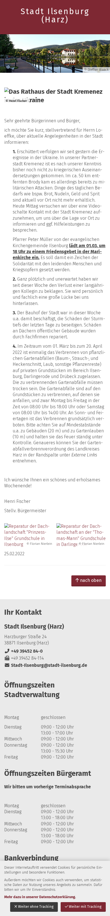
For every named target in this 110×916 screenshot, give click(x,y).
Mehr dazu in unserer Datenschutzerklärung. (40, 897)
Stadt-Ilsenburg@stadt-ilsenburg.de (45, 665)
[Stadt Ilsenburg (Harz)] (55, 646)
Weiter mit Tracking (85, 906)
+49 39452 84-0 (23, 651)
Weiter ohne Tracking (36, 906)
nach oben (91, 580)
